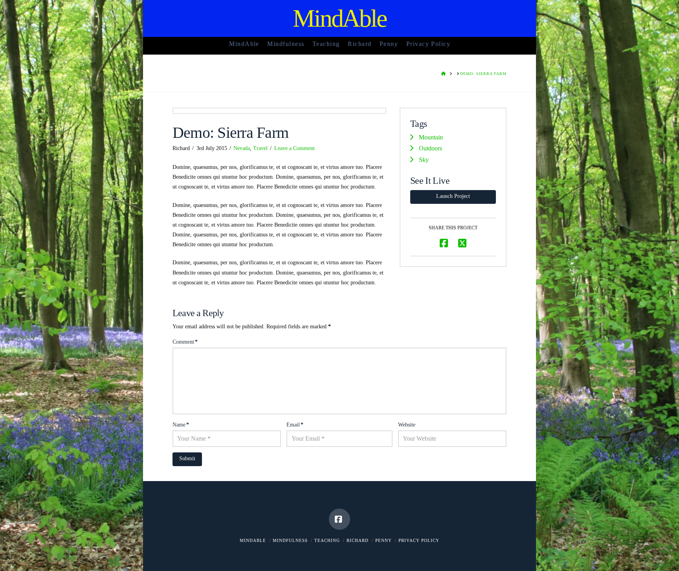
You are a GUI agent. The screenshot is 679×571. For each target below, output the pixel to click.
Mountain (431, 137)
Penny (383, 540)
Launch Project (453, 196)
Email (294, 425)
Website (406, 425)
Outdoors (430, 148)
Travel (260, 148)
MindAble (340, 18)
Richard (358, 540)
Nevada (241, 148)
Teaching (327, 540)
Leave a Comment (294, 148)
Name (181, 425)
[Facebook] (339, 519)
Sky (424, 159)
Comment (185, 342)
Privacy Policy (418, 540)
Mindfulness (290, 540)
